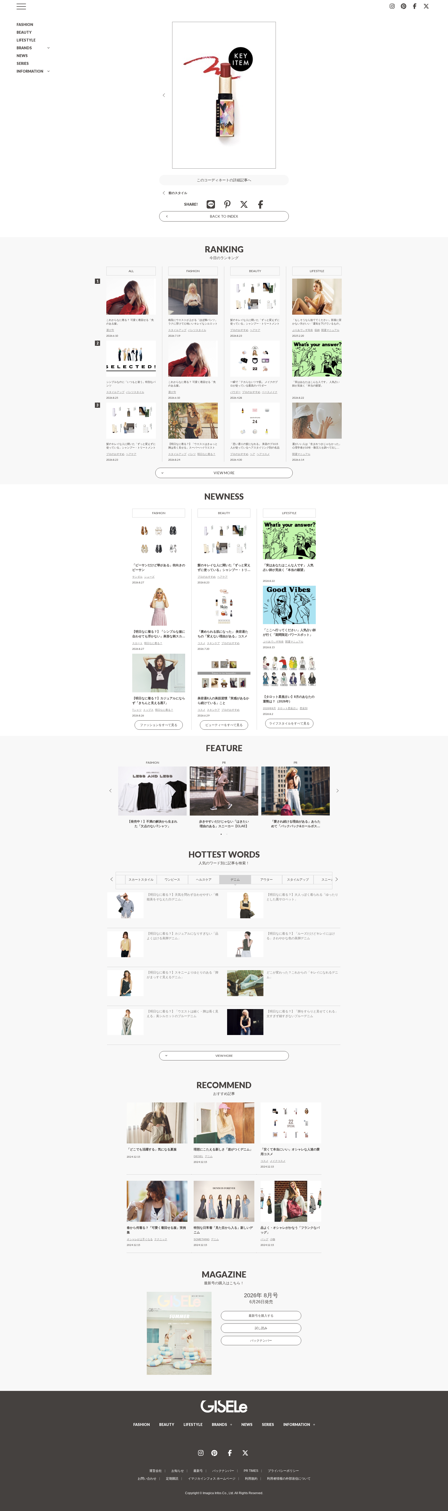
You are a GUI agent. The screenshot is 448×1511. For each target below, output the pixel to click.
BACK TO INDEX (224, 216)
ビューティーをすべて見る (224, 725)
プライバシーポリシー (283, 1471)
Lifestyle (289, 513)
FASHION (25, 24)
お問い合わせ (147, 1478)
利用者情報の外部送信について (289, 1478)
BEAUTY (24, 32)
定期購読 (172, 1478)
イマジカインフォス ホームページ (211, 1478)
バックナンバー (261, 1340)
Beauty (224, 513)
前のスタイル (178, 193)
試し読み (261, 1328)
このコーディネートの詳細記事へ (224, 180)
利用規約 (251, 1478)
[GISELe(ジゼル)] (224, 1406)
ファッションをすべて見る (158, 725)
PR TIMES (251, 1471)
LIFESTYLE (26, 40)
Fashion (158, 513)
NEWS (22, 55)
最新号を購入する (261, 1315)
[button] (221, 834)
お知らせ (177, 1471)
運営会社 (155, 1471)
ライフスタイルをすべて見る (289, 723)
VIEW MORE (224, 473)
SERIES (23, 63)
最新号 (198, 1471)
